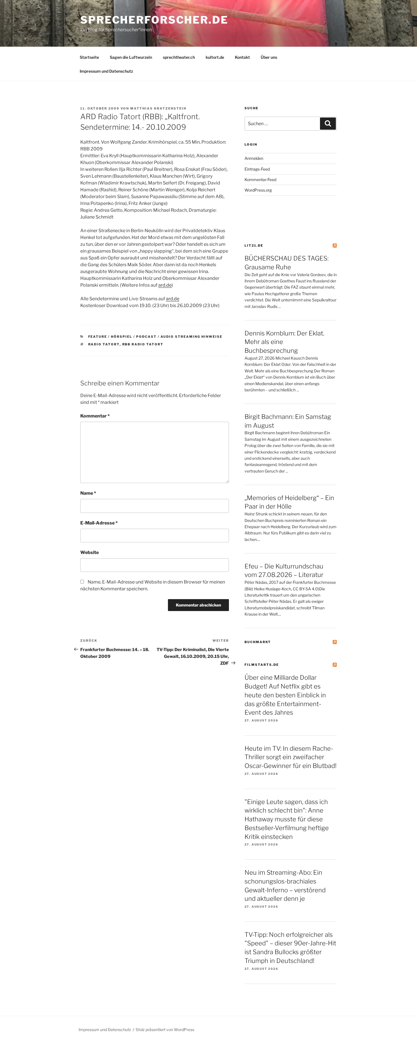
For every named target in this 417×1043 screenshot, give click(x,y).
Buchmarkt (258, 642)
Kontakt (242, 57)
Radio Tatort (104, 344)
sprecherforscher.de (154, 20)
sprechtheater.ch (179, 57)
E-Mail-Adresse (99, 523)
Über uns (269, 57)
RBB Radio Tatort (143, 344)
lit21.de (254, 245)
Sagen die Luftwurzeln (131, 57)
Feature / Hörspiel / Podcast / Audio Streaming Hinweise (155, 337)
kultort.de (215, 57)
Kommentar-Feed (260, 179)
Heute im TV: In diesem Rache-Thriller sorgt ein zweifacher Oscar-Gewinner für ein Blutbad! (290, 757)
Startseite (89, 57)
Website (89, 552)
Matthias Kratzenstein (158, 108)
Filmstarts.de (262, 665)
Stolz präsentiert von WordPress (165, 1029)
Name (88, 493)
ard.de (165, 285)
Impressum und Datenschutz (106, 71)
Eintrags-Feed (257, 169)
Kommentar (95, 416)
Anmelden (254, 158)
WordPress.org (258, 190)
